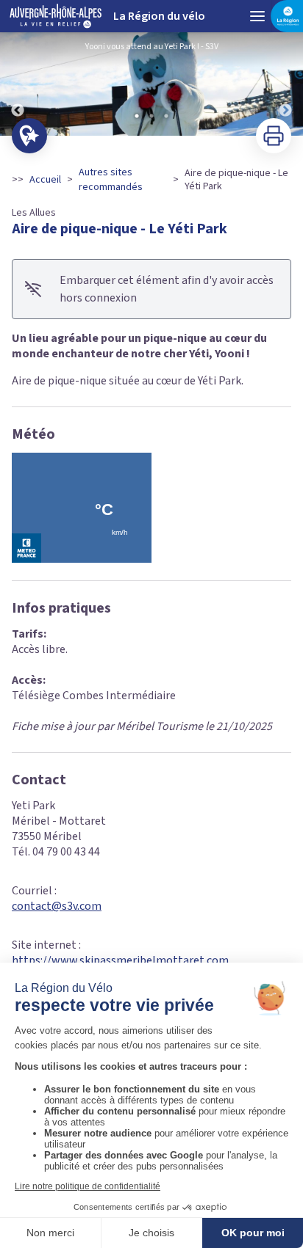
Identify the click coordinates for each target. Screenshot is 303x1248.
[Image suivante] (285, 84)
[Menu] (257, 16)
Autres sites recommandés (111, 179)
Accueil (45, 179)
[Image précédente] (17, 84)
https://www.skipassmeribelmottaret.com (120, 960)
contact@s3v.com (56, 906)
